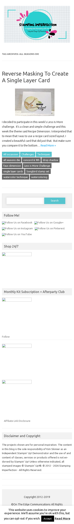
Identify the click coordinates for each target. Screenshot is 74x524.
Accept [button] (48, 518)
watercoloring (39, 177)
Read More (62, 518)
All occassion (10, 154)
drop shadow (50, 160)
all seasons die (11, 160)
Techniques (43, 154)
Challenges (28, 154)
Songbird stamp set (37, 171)
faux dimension (12, 165)
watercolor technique (15, 177)
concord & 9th (31, 160)
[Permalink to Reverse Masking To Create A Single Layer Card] (37, 117)
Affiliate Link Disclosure (17, 420)
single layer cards (13, 171)
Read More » (48, 145)
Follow (6, 336)
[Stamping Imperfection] (37, 41)
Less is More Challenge (37, 165)
